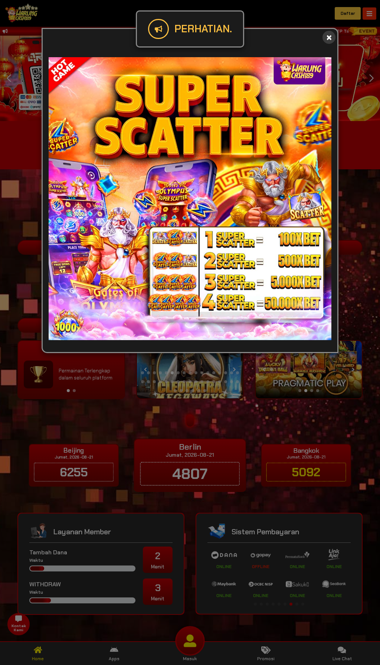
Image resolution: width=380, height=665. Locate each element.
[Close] (328, 37)
